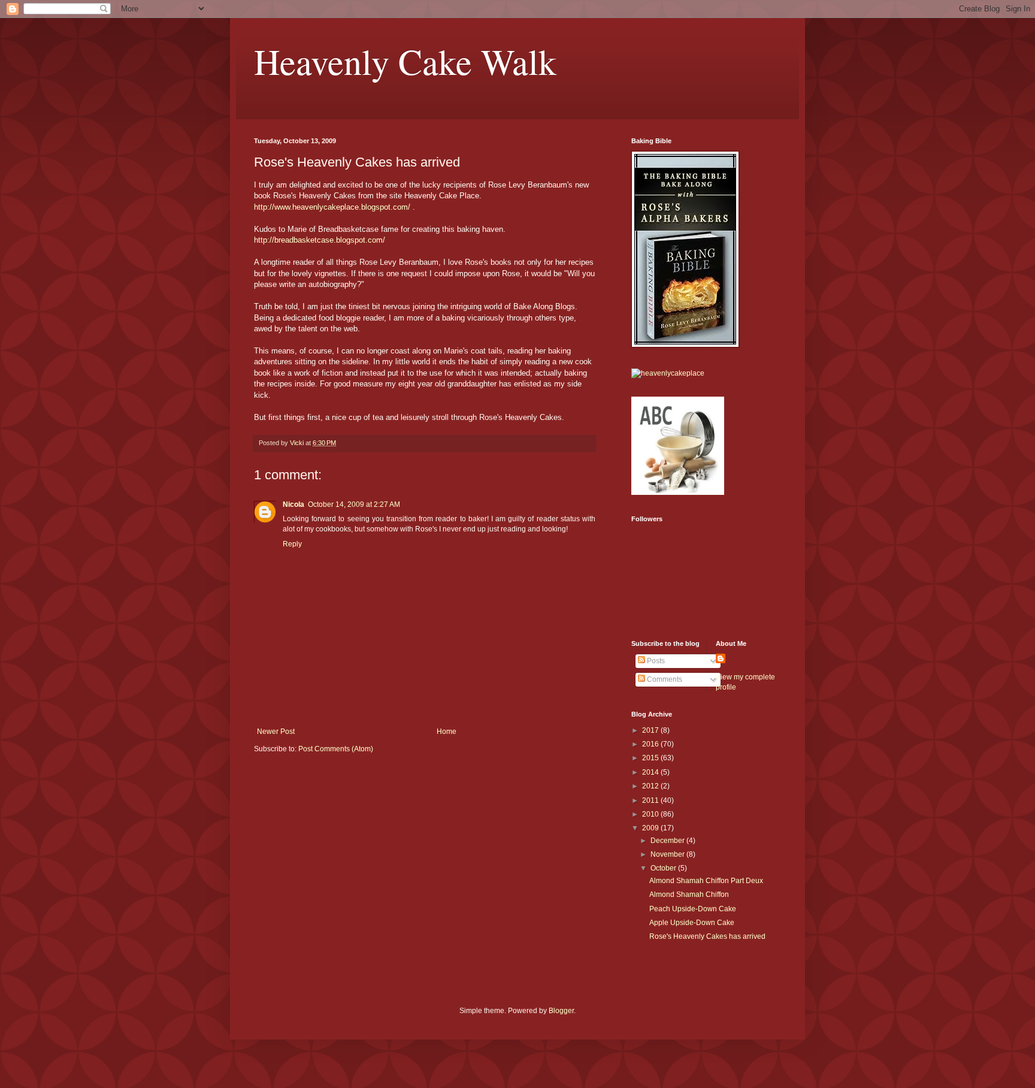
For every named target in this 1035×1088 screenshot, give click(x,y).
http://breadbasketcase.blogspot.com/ (319, 239)
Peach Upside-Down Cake (692, 909)
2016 (651, 744)
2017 (651, 730)
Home (446, 731)
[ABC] (677, 492)
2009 (651, 828)
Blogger (561, 1011)
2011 (651, 800)
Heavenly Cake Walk (405, 61)
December (668, 840)
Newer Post (276, 731)
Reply (292, 544)
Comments (663, 679)
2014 (651, 772)
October (664, 868)
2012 (651, 786)
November (668, 854)
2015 (651, 758)
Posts (655, 661)
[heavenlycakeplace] (667, 373)
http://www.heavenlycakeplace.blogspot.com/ (332, 207)
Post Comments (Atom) (335, 749)
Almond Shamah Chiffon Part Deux (706, 881)
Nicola (293, 504)
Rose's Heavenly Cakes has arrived (707, 936)
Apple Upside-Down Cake (691, 922)
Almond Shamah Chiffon (689, 894)
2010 (651, 814)
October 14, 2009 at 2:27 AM (354, 504)
